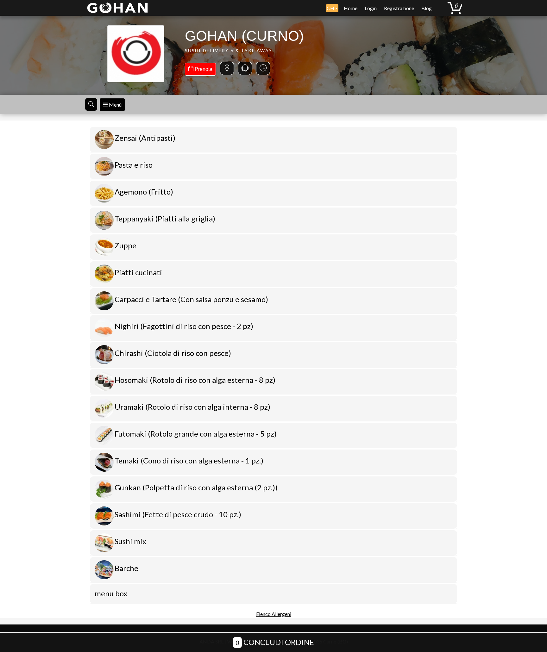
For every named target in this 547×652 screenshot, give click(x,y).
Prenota (202, 69)
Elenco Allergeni (273, 614)
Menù (115, 105)
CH (331, 8)
